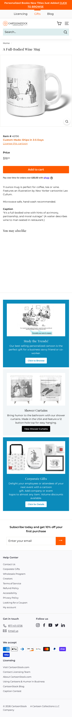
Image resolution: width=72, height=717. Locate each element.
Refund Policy (11, 588)
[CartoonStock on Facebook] (44, 625)
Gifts (37, 13)
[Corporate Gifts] (36, 457)
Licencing (20, 13)
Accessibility (10, 593)
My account (9, 607)
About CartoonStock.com (17, 676)
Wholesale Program (14, 573)
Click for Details (36, 504)
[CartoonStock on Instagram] (38, 625)
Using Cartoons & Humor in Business (24, 681)
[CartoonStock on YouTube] (50, 625)
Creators (7, 578)
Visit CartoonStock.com (16, 667)
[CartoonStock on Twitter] (57, 625)
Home (6, 43)
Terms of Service (12, 583)
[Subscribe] (61, 541)
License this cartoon (15, 143)
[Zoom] (67, 121)
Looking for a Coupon (15, 602)
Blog (50, 13)
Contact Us (9, 564)
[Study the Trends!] (36, 320)
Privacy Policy (11, 597)
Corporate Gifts (11, 569)
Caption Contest (12, 691)
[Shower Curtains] (36, 389)
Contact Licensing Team (16, 672)
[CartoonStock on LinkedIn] (63, 625)
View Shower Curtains (36, 429)
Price (6, 152)
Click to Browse (36, 360)
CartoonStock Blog (13, 686)
